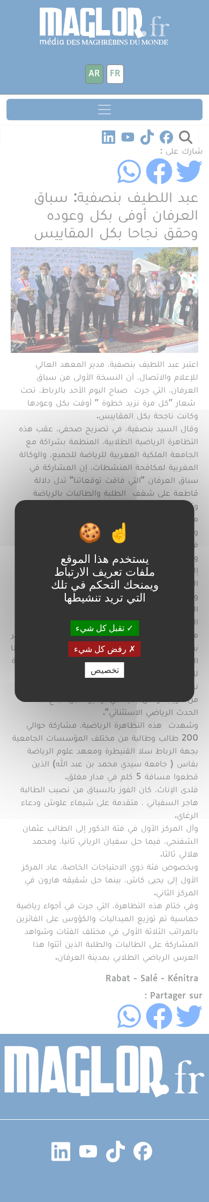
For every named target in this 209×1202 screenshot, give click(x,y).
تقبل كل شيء (101, 627)
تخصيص (105, 670)
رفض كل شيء (101, 649)
